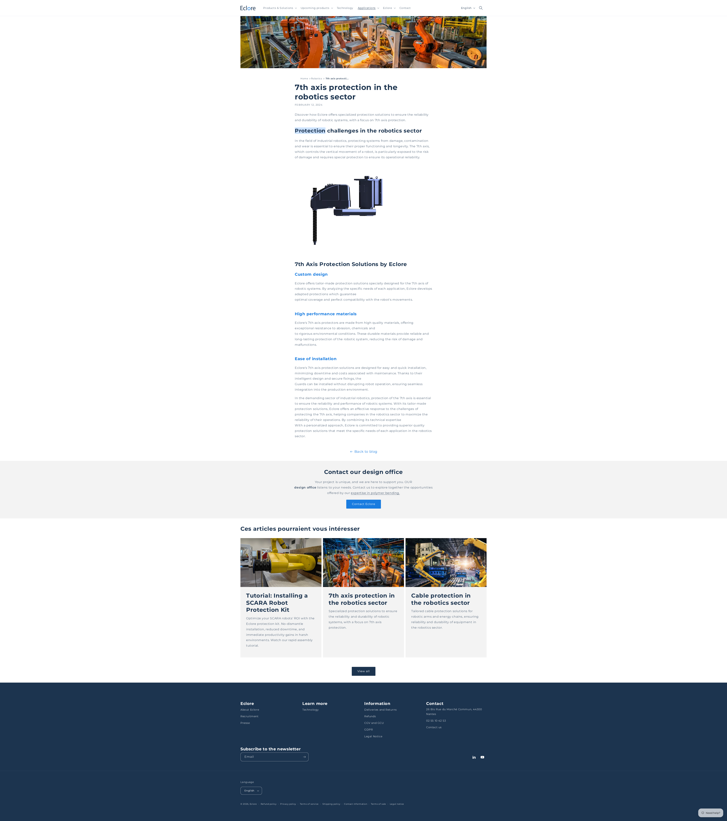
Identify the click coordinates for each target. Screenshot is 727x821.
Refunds (370, 716)
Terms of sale (378, 804)
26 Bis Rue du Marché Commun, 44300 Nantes (454, 712)
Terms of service (309, 804)
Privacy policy (288, 804)
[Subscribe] (304, 756)
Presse (245, 723)
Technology (310, 709)
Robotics (316, 78)
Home (304, 78)
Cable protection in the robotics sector (441, 599)
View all (363, 671)
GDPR (368, 729)
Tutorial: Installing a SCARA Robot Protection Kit (277, 602)
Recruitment (249, 716)
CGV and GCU (374, 723)
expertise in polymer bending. (375, 493)
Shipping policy (331, 804)
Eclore (253, 804)
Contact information (355, 804)
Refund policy (269, 804)
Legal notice (397, 804)
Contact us (434, 727)
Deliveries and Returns (380, 709)
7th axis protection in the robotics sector (362, 599)
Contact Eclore (363, 504)
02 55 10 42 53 (436, 720)
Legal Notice (373, 736)
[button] (279, 8)
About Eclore (249, 709)
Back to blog (365, 452)
